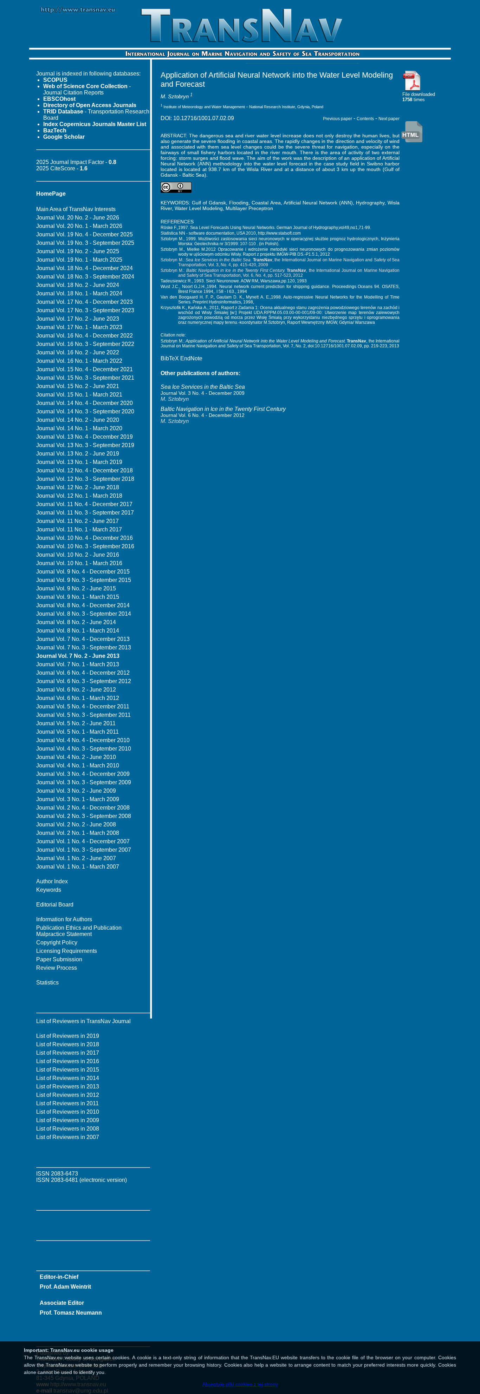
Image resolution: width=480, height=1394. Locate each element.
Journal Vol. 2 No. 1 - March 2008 (77, 833)
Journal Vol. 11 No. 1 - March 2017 (79, 529)
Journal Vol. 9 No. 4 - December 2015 (83, 572)
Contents (365, 118)
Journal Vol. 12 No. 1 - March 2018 (79, 496)
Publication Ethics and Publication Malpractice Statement (79, 931)
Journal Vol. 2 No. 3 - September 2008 (83, 816)
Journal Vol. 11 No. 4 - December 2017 (84, 504)
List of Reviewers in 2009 (67, 1120)
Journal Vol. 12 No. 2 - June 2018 (77, 487)
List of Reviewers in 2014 (67, 1078)
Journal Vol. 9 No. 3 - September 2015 (83, 580)
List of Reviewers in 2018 (67, 1044)
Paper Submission (59, 959)
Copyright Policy (56, 942)
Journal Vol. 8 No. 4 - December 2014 (83, 605)
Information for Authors (64, 919)
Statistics (47, 983)
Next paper (389, 118)
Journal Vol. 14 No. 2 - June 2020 (77, 420)
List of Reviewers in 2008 (67, 1129)
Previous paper (337, 118)
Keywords (48, 890)
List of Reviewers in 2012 (67, 1095)
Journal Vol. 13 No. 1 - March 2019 (79, 462)
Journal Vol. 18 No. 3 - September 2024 (85, 277)
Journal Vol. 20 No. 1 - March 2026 (79, 226)
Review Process (56, 968)
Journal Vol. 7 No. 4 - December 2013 (83, 639)
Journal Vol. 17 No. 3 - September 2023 (85, 310)
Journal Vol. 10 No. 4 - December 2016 (84, 538)
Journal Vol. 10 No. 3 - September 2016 (85, 546)
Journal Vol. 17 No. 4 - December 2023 (84, 302)
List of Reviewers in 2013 (67, 1086)
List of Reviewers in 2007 (67, 1137)
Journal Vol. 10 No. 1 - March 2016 (79, 563)
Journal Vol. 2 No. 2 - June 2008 (76, 824)
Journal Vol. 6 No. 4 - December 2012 (83, 673)
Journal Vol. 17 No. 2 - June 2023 (77, 319)
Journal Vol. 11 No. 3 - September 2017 (85, 513)
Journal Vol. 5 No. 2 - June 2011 (76, 723)
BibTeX (170, 358)
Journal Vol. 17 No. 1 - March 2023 (79, 327)
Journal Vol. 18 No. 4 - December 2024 (84, 268)
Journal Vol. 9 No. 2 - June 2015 (76, 588)
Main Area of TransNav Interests (76, 209)
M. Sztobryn (175, 96)
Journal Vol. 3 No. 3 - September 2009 (83, 782)
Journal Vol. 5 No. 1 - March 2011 (77, 732)
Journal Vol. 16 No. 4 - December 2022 (84, 336)
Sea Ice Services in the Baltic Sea (203, 387)
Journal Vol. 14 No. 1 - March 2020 (79, 428)
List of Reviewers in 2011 (67, 1103)
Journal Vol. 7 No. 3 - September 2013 (83, 647)
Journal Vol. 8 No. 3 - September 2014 (83, 614)
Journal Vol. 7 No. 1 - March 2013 (77, 664)
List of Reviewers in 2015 (67, 1070)
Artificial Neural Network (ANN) (318, 202)
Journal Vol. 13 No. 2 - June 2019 (77, 454)
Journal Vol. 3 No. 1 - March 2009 (77, 799)
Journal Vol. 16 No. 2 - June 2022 (77, 352)
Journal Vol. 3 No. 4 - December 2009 (83, 774)
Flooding (238, 202)
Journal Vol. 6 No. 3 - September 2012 (83, 681)
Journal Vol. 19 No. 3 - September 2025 (85, 243)
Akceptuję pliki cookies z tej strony (240, 1384)
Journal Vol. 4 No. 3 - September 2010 (83, 749)
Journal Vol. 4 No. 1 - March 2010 (77, 765)
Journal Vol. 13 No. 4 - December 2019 (84, 437)
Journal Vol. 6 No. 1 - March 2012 (77, 698)
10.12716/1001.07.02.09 (203, 118)
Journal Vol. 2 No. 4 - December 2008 (83, 808)
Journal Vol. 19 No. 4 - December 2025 (84, 234)
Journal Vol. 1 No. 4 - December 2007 (83, 841)
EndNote (191, 358)
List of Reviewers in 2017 (67, 1053)
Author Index (52, 881)
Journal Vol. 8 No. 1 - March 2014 (77, 631)
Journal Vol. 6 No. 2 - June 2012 (76, 690)
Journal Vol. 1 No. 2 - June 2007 (76, 858)
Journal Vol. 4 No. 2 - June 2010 (76, 757)
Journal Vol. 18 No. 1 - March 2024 (79, 293)
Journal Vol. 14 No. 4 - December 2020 (84, 403)
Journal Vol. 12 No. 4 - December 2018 (84, 470)
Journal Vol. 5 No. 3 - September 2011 (83, 715)
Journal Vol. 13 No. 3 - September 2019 (85, 445)
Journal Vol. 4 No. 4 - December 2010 (83, 740)
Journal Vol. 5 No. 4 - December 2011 (82, 706)
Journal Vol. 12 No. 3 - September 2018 (85, 479)
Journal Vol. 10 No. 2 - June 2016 (77, 555)
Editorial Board (54, 905)
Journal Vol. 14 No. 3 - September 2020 (85, 411)
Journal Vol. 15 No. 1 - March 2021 (79, 395)
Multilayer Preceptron (249, 208)
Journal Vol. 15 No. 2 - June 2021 (77, 386)
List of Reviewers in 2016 (67, 1061)
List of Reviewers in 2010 (67, 1112)
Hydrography (370, 202)
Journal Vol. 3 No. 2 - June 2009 (76, 791)
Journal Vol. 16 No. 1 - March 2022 (79, 361)
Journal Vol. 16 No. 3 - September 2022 (85, 344)
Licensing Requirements (66, 951)
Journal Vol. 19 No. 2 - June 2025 (77, 251)
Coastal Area (266, 202)
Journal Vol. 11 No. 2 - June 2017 (77, 521)
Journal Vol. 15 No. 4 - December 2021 (84, 369)
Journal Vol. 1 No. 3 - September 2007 (83, 850)
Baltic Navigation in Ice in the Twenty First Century (223, 409)
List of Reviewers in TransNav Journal (83, 1021)
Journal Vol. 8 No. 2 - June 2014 (76, 622)
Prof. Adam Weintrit (65, 1287)
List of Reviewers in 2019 (67, 1036)
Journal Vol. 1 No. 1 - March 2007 (77, 867)
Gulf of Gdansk (209, 202)
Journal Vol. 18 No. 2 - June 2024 (77, 285)
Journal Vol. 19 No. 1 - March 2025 (79, 260)
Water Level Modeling (199, 208)
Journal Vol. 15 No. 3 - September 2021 (85, 378)
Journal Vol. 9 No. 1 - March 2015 (77, 597)
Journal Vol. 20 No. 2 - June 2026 (77, 218)
